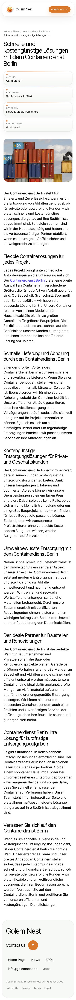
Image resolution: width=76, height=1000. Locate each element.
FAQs (50, 960)
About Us (12, 988)
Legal (47, 988)
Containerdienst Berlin (27, 280)
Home (7, 31)
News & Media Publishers (36, 31)
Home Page (17, 960)
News (16, 31)
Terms (37, 988)
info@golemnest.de (22, 969)
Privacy (26, 988)
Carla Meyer (14, 80)
